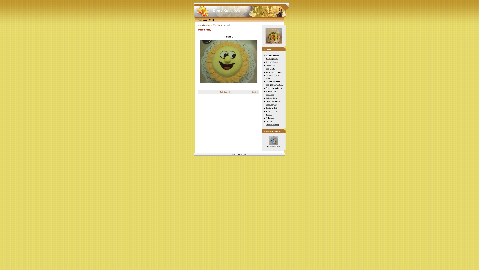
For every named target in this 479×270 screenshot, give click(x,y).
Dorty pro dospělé (273, 81)
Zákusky (269, 121)
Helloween (270, 95)
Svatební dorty (271, 111)
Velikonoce (270, 118)
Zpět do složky (225, 92)
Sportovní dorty (272, 108)
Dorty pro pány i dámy (274, 85)
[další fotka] (254, 61)
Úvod (211, 20)
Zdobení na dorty (272, 125)
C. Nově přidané (272, 62)
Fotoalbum (202, 20)
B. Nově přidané (272, 59)
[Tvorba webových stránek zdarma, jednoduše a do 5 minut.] (247, 155)
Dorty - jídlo (270, 69)
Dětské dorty (217, 25)
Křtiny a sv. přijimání (273, 101)
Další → (255, 92)
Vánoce (269, 115)
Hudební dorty (271, 98)
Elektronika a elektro (274, 88)
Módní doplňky (271, 105)
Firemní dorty (271, 91)
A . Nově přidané (272, 55)
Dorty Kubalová (226, 11)
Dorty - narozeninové (274, 72)
